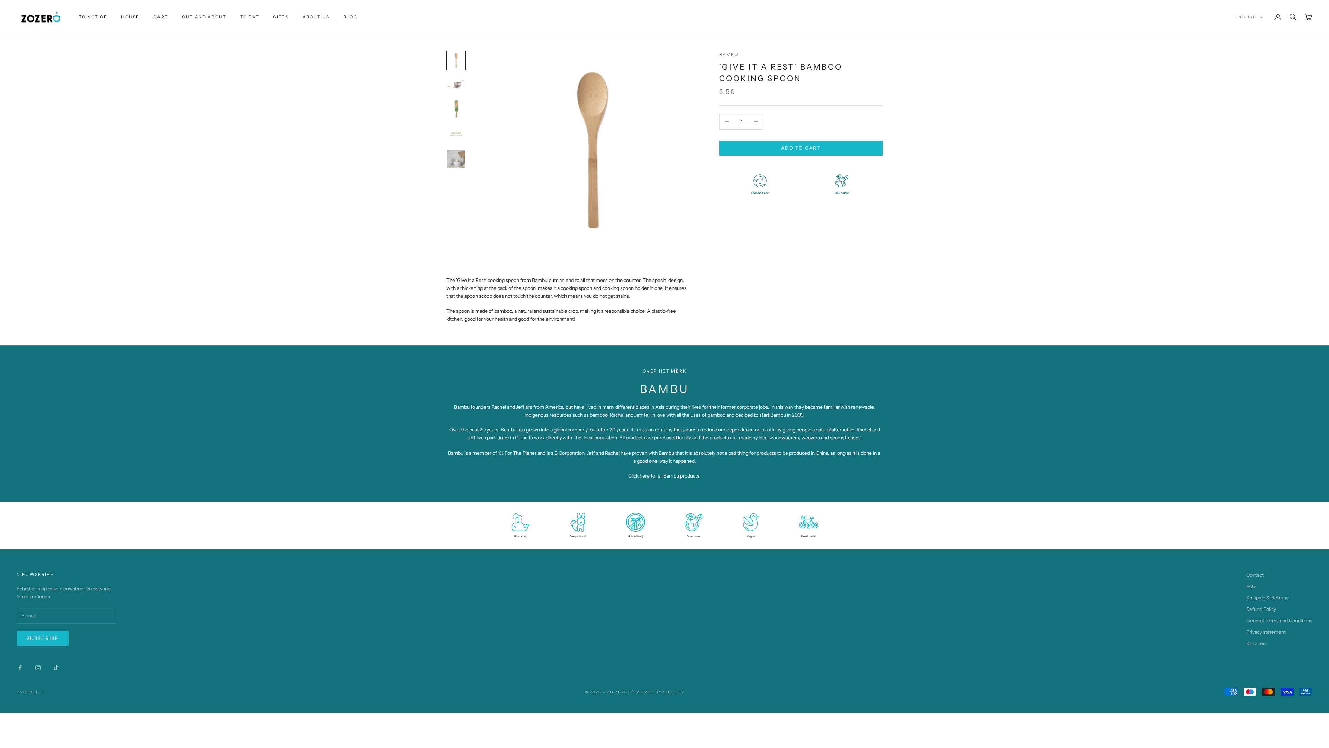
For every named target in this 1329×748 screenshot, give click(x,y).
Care (160, 16)
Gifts (281, 16)
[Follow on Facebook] (20, 667)
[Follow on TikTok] (56, 667)
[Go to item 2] (456, 84)
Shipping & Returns (1267, 598)
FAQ (1251, 586)
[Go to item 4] (456, 134)
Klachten (1256, 643)
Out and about (204, 16)
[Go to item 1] (456, 60)
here (645, 476)
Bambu (729, 54)
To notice (93, 16)
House (130, 16)
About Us (315, 16)
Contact (1255, 575)
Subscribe (42, 638)
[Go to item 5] (456, 159)
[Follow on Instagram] (38, 667)
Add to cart (801, 148)
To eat (249, 16)
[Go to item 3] (456, 109)
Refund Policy (1261, 609)
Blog (350, 16)
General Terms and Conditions (1279, 620)
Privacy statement (1266, 632)
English (1245, 17)
